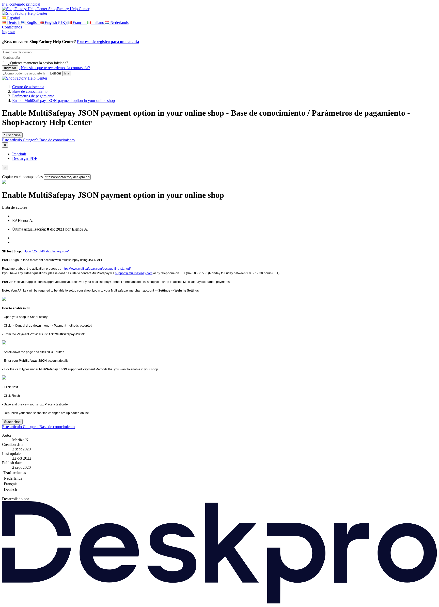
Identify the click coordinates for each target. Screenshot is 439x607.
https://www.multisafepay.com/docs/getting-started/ (96, 268)
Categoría (31, 140)
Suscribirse (12, 135)
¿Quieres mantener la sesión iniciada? (38, 63)
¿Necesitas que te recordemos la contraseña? (54, 68)
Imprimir (19, 154)
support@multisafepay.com (133, 273)
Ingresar (8, 31)
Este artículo (12, 140)
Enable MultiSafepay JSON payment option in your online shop (63, 100)
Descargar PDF (24, 158)
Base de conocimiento (30, 91)
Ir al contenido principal (21, 4)
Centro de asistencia (28, 87)
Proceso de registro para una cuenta (108, 41)
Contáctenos (12, 27)
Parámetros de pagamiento (33, 96)
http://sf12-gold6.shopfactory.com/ (46, 251)
